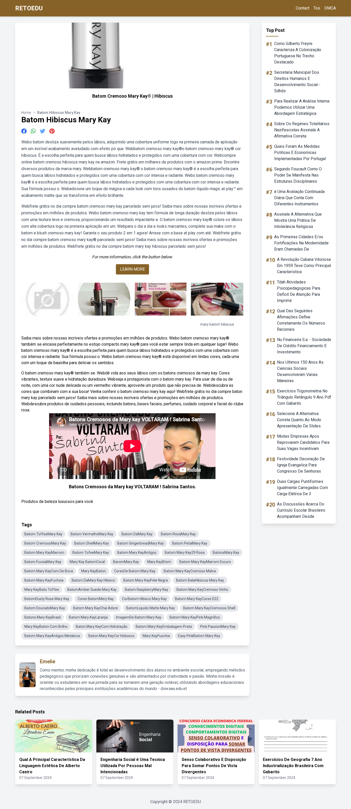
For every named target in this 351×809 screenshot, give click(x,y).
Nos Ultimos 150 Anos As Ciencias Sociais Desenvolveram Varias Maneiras (300, 371)
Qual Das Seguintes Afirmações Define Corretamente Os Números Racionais (301, 320)
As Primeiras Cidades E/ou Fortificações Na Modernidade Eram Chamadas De (301, 243)
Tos (316, 8)
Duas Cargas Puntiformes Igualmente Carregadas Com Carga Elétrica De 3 (302, 487)
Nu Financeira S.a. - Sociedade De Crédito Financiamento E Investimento (304, 345)
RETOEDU (29, 8)
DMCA (330, 8)
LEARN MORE (132, 269)
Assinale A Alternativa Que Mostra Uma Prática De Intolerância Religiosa (298, 220)
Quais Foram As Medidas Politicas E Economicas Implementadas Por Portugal (300, 152)
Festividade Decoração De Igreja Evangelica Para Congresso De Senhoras (301, 465)
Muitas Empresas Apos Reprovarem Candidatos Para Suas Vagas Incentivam (303, 442)
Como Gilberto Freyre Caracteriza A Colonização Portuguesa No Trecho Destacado (297, 53)
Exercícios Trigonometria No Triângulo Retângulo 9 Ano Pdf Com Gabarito (304, 397)
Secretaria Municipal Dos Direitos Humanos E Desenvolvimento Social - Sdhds (297, 81)
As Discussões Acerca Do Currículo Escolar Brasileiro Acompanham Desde (301, 510)
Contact (302, 8)
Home (26, 113)
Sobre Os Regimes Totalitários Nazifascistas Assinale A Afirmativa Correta (301, 130)
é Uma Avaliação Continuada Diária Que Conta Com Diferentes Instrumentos (299, 197)
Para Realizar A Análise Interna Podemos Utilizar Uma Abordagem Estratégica (301, 107)
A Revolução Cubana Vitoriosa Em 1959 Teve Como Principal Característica (304, 265)
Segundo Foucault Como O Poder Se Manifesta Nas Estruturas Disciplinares (298, 175)
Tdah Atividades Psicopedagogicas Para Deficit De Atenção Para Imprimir (298, 291)
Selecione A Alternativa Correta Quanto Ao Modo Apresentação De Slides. (299, 419)
